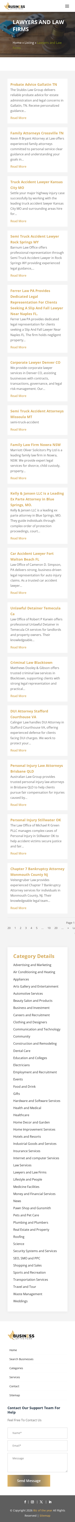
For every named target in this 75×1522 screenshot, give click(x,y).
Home (17, 43)
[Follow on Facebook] (25, 1502)
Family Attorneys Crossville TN (37, 133)
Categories (16, 1368)
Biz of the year (42, 1510)
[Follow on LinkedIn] (50, 1502)
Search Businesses (21, 1359)
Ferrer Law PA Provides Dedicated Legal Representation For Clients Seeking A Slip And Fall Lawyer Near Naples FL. (36, 302)
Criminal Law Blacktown (31, 662)
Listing (29, 43)
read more (18, 118)
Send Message (29, 1480)
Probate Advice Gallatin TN (33, 84)
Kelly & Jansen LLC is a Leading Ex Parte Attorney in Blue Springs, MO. (37, 499)
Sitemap (14, 1395)
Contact (14, 1386)
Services (14, 1377)
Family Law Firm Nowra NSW (35, 444)
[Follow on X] (42, 1502)
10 (49, 928)
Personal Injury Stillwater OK (35, 820)
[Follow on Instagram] (33, 1502)
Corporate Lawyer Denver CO (35, 362)
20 (56, 928)
